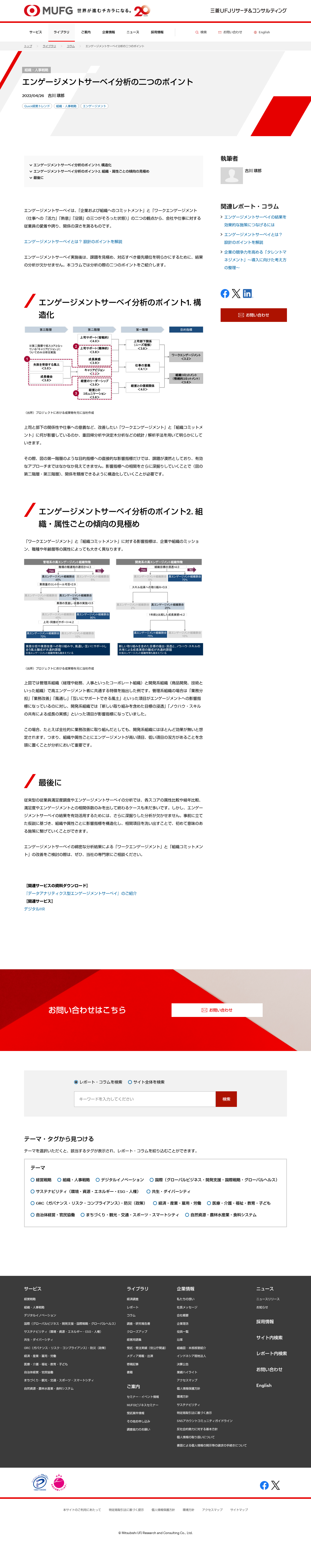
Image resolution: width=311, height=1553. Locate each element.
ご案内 (133, 1386)
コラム (71, 46)
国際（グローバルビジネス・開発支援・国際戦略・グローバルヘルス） (70, 1323)
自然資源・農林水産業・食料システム (49, 1388)
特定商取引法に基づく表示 (194, 1412)
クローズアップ (137, 1331)
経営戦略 (30, 1299)
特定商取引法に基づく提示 (126, 1509)
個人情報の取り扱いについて (196, 1437)
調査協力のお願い (138, 1429)
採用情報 (157, 32)
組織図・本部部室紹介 (191, 1348)
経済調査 (132, 1299)
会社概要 (183, 1315)
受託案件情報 (135, 1413)
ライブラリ (49, 46)
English (264, 1385)
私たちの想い (185, 1299)
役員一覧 (183, 1331)
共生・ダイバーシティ (38, 1339)
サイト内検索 (269, 1337)
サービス (33, 1288)
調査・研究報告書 (138, 1323)
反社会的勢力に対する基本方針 (197, 1429)
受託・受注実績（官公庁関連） (147, 1348)
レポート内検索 (271, 1353)
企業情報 (185, 1288)
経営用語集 (134, 1339)
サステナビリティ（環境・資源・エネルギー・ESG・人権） (63, 1331)
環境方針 (183, 1396)
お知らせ (262, 1307)
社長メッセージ (187, 1307)
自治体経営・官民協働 (38, 1372)
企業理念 (183, 1323)
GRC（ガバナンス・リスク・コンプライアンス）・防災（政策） (66, 1348)
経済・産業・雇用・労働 (40, 1356)
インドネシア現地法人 (191, 1356)
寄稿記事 (132, 1364)
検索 (226, 1099)
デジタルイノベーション (40, 1315)
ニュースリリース (268, 1299)
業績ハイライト (187, 1372)
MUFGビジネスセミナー (142, 1405)
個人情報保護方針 (188, 1388)
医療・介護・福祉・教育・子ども (46, 1364)
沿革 (180, 1339)
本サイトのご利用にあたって (82, 1509)
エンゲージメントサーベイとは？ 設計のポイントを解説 (73, 241)
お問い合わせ (269, 1369)
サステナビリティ (188, 1404)
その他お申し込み (138, 1421)
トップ (28, 46)
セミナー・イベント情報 (143, 1396)
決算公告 (183, 1364)
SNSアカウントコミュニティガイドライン (205, 1420)
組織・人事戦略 (36, 70)
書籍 (130, 1372)
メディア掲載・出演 (140, 1356)
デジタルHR (34, 909)
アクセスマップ (187, 1380)
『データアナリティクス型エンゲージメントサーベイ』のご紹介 (80, 893)
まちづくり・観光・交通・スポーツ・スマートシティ (59, 1380)
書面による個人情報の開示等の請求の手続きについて (212, 1445)
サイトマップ (239, 1509)
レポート (132, 1307)
